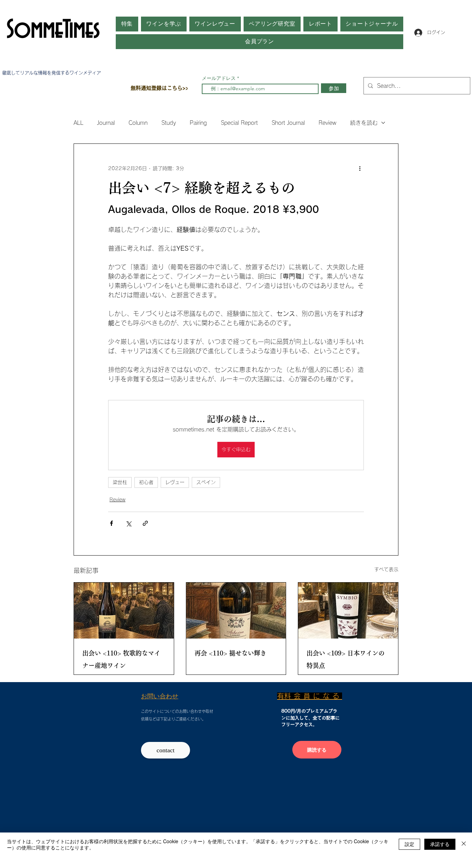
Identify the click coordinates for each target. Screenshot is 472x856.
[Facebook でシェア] (111, 523)
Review (327, 122)
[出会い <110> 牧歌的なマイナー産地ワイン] (124, 611)
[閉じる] (464, 844)
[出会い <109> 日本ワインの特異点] (348, 611)
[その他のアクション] (360, 169)
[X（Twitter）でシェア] (128, 523)
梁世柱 (120, 482)
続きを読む (364, 122)
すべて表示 (386, 569)
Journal (106, 122)
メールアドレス (219, 78)
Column (138, 122)
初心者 (146, 482)
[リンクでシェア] (145, 523)
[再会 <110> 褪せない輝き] (236, 611)
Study (168, 122)
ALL (78, 122)
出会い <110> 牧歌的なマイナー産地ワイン (121, 659)
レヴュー (175, 482)
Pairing (198, 122)
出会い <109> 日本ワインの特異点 (345, 659)
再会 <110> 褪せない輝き (230, 653)
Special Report (239, 122)
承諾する (440, 843)
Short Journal (288, 122)
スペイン (206, 482)
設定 (409, 843)
